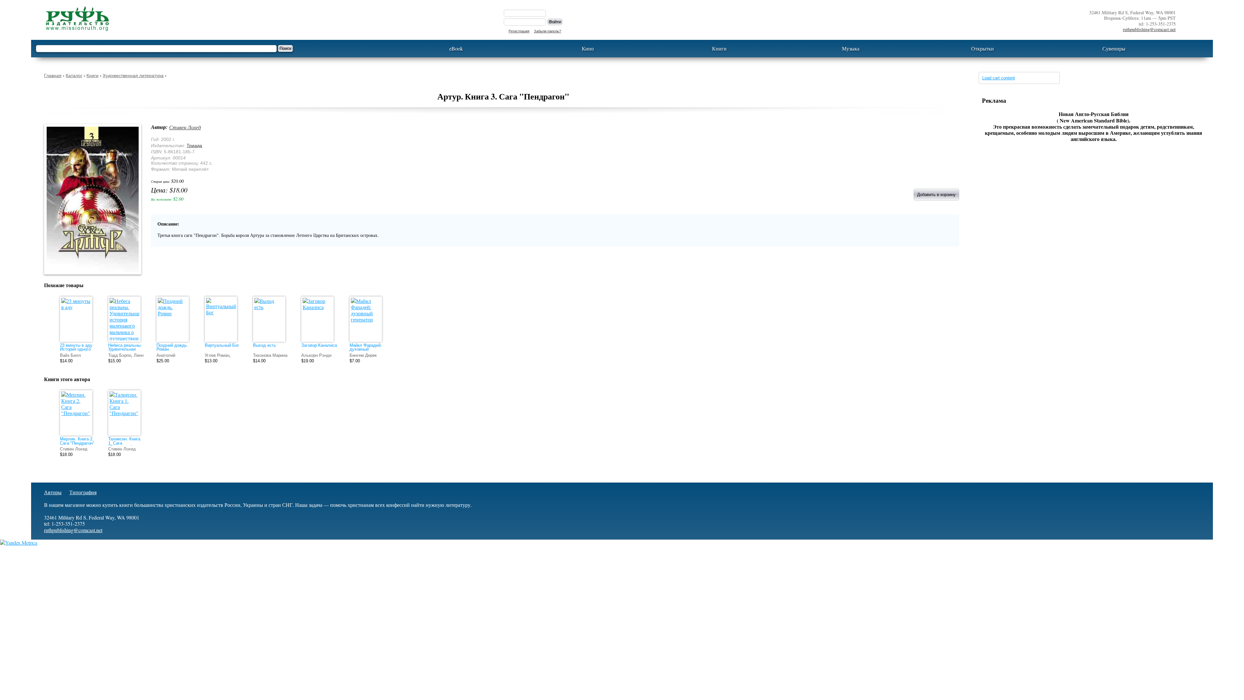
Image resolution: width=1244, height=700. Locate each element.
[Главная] (267, 18)
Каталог (74, 75)
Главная (53, 75)
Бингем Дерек (363, 355)
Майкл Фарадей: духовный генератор (366, 349)
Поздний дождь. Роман (172, 347)
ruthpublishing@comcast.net (1149, 29)
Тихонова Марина (270, 355)
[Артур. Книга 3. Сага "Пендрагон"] (96, 278)
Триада (194, 145)
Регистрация (519, 31)
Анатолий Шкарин (165, 357)
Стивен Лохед (185, 127)
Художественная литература (133, 75)
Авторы (53, 492)
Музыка (850, 48)
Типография (83, 492)
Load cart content (998, 78)
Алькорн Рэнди (316, 355)
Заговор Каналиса (319, 345)
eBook (456, 48)
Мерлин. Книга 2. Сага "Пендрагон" (77, 441)
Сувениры (1113, 48)
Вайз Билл (70, 355)
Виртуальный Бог (222, 345)
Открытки (982, 48)
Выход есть (264, 345)
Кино (588, 48)
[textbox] (156, 48)
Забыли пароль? (547, 31)
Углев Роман (217, 355)
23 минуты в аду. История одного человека (76, 349)
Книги (719, 48)
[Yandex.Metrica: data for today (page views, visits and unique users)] (18, 543)
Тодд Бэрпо (119, 355)
